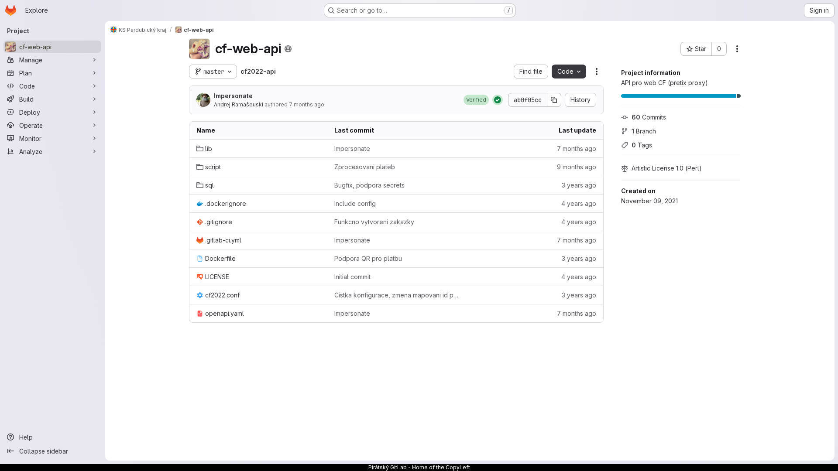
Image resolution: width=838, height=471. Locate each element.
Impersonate (233, 95)
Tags (642, 145)
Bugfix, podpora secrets (369, 185)
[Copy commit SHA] (554, 100)
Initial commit (352, 276)
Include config (355, 203)
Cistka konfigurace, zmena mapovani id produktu (396, 295)
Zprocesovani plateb (364, 167)
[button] (476, 100)
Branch (644, 131)
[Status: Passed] (497, 100)
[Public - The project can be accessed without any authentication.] (288, 48)
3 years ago (579, 185)
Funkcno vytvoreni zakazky (374, 221)
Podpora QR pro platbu (368, 258)
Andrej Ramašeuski (238, 104)
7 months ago (306, 104)
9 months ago (576, 167)
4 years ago (578, 203)
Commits (649, 117)
